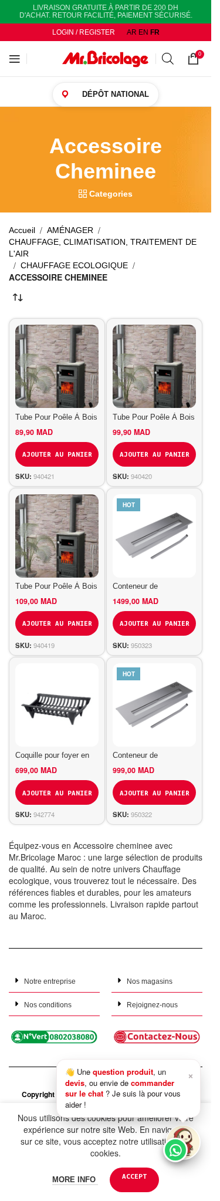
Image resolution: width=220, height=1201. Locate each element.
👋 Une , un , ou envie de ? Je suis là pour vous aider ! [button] (129, 1087)
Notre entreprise (50, 981)
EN (143, 32)
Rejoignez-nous (152, 1005)
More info (75, 1179)
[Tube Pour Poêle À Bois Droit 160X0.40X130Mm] (57, 366)
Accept (134, 1176)
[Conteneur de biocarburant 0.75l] (154, 536)
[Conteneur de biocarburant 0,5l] (154, 705)
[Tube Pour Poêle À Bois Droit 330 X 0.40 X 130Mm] (154, 366)
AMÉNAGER (70, 230)
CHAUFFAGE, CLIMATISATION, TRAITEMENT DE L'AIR (103, 247)
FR (155, 32)
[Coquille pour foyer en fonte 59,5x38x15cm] (57, 705)
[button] (54, 981)
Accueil (22, 230)
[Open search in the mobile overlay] (168, 58)
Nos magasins (149, 981)
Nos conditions (48, 1005)
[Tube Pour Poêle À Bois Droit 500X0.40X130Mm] (57, 536)
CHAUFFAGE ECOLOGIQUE (74, 265)
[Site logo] (106, 58)
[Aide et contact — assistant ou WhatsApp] (183, 1142)
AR (132, 32)
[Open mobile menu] (14, 58)
